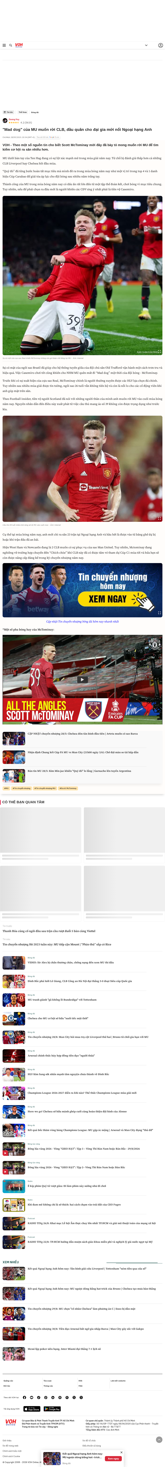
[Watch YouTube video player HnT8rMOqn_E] (82, 679)
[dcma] (67, 1397)
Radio (30, 1181)
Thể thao (23, 112)
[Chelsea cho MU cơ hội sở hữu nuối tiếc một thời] (14, 1018)
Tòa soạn (47, 1381)
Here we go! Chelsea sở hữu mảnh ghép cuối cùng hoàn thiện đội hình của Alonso (77, 1111)
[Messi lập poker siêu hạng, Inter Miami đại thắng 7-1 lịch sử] (14, 1354)
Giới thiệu (7, 1440)
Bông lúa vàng (34, 1144)
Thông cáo (48, 1386)
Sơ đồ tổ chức (89, 1440)
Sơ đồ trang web (10, 1446)
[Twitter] (74, 1397)
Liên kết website (118, 1381)
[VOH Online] (19, 45)
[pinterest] (45, 1397)
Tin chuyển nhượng (22, 788)
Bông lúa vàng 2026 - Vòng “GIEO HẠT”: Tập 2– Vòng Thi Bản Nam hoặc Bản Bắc (76, 1167)
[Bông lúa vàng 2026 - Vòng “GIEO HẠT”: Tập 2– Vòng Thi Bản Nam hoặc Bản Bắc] (14, 1167)
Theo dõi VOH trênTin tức (48, 137)
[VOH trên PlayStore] (52, 1409)
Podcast (31, 1218)
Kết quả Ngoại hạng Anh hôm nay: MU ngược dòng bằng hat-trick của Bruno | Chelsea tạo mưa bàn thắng (92, 1288)
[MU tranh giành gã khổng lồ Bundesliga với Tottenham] (14, 1000)
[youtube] (31, 1397)
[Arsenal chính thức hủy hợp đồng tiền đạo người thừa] (14, 1056)
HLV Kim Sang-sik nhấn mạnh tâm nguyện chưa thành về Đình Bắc (68, 1074)
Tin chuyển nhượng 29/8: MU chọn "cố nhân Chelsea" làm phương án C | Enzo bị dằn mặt (81, 1308)
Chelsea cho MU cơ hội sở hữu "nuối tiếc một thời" (58, 1018)
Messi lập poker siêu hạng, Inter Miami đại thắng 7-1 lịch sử (64, 1349)
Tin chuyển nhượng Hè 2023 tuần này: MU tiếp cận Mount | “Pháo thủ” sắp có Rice (57, 944)
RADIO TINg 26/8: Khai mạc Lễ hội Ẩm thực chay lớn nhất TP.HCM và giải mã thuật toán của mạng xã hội (92, 1223)
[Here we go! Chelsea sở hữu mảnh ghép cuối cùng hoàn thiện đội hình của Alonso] (14, 1112)
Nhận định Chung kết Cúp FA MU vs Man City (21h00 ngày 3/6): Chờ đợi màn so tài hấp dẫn (83, 752)
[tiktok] (38, 1397)
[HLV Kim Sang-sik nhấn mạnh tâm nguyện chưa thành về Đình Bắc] (14, 1074)
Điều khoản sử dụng (91, 1446)
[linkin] (52, 1397)
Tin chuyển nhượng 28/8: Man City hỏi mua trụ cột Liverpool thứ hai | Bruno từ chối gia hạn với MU (88, 1037)
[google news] (59, 1397)
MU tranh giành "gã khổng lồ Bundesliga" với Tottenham (62, 999)
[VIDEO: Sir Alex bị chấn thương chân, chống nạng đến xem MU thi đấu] (14, 963)
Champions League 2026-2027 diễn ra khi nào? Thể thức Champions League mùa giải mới (82, 1093)
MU (7, 788)
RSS (80, 1381)
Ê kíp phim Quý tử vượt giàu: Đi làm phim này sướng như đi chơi (67, 1186)
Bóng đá (35, 112)
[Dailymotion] (81, 1397)
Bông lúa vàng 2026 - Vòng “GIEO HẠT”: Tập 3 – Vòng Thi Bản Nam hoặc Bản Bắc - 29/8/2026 (84, 1148)
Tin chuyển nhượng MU (45, 788)
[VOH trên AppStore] (32, 1409)
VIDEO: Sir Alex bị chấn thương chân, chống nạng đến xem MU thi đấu (71, 962)
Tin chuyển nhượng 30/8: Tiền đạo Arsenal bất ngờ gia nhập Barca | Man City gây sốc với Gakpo (86, 1329)
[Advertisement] (82, 86)
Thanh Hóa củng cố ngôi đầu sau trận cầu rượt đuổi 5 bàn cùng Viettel (49, 931)
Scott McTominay (68, 788)
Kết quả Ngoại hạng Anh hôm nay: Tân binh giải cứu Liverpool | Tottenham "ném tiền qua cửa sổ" (87, 1268)
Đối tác (7, 1386)
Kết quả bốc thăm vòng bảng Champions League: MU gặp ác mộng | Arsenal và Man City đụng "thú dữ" (90, 1130)
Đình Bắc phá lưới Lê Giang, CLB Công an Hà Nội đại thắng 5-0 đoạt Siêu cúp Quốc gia (80, 981)
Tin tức (10, 112)
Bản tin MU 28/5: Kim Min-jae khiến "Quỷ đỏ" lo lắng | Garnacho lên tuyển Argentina (79, 771)
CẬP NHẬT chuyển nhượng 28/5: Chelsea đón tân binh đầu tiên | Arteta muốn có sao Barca (83, 733)
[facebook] (24, 1397)
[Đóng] (121, 1452)
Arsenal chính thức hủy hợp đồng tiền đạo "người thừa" (61, 1055)
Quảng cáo (8, 1381)
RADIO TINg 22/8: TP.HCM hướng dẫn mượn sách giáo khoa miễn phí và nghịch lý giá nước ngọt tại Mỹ (90, 1242)
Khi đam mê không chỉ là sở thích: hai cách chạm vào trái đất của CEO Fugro (74, 1204)
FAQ (80, 1386)
